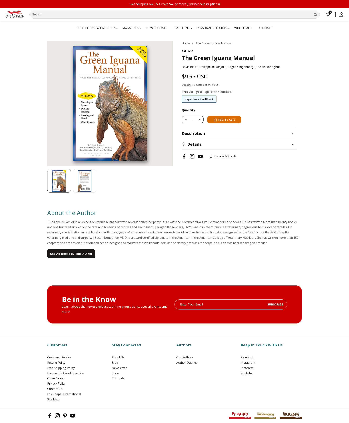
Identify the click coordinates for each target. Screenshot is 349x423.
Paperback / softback (199, 100)
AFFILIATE (265, 28)
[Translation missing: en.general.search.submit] (315, 14)
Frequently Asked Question (65, 373)
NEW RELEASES (156, 28)
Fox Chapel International (64, 394)
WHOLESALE (242, 28)
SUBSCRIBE (275, 304)
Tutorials (118, 378)
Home (186, 43)
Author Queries (186, 363)
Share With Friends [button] (225, 156)
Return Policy (56, 363)
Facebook (247, 357)
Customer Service (59, 357)
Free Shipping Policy (61, 368)
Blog (115, 363)
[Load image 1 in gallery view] (59, 181)
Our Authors (184, 357)
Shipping (187, 84)
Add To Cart (226, 119)
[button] (96, 28)
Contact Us (54, 389)
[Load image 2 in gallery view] (84, 181)
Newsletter (119, 368)
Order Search (56, 378)
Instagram (248, 363)
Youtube (246, 373)
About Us (118, 357)
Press (115, 373)
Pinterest (247, 368)
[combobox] (174, 15)
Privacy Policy (56, 384)
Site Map (53, 399)
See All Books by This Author (71, 253)
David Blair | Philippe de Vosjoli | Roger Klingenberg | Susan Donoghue (231, 67)
